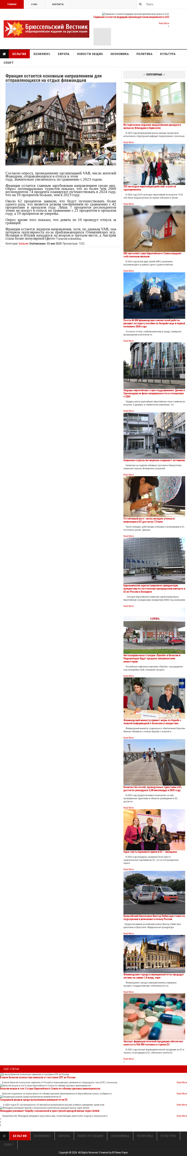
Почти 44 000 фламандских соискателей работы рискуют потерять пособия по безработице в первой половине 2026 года (154, 323)
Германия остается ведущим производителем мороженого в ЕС (131, 17)
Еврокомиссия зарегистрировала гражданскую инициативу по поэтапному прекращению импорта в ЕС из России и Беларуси (154, 588)
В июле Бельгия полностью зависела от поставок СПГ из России (37, 1077)
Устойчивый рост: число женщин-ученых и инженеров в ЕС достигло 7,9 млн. (149, 520)
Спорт (9, 63)
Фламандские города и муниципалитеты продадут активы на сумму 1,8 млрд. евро (153, 976)
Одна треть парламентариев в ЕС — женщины (150, 851)
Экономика (119, 54)
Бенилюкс (42, 54)
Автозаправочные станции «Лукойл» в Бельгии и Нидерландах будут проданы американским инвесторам (151, 658)
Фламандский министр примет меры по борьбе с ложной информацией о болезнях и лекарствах (152, 722)
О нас (34, 4)
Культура (168, 54)
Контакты (57, 4)
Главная (11, 4)
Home (4, 54)
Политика (144, 54)
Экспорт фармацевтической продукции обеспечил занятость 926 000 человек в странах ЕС (153, 1043)
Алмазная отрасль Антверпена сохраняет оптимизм (154, 460)
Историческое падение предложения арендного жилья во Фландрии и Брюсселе (152, 126)
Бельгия (19, 54)
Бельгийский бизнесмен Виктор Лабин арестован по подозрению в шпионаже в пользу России (154, 918)
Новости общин (90, 54)
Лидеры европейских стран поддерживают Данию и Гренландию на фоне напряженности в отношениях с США (154, 393)
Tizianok (61, 238)
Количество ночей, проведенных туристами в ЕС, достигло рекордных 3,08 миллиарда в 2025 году (152, 789)
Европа (64, 54)
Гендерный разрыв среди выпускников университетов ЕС (34, 1099)
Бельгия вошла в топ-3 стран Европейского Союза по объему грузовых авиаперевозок (50, 1088)
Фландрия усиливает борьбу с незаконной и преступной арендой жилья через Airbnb (49, 1110)
